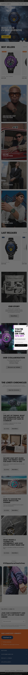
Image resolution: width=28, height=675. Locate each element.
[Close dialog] (26, 326)
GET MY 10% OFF (21, 345)
